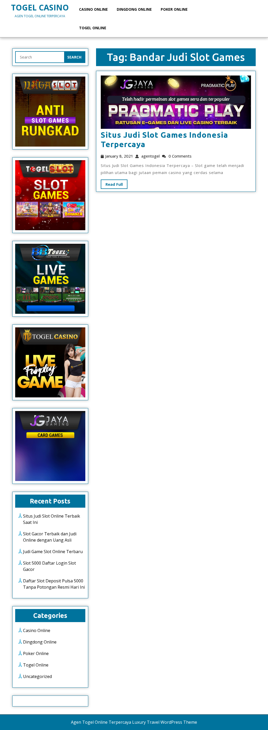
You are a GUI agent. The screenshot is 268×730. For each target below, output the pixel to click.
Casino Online (93, 9)
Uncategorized (37, 676)
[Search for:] (40, 57)
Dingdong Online (134, 9)
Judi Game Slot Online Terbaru (53, 551)
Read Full (112, 183)
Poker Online (174, 9)
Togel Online (92, 27)
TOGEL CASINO (40, 7)
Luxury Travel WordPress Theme (164, 722)
